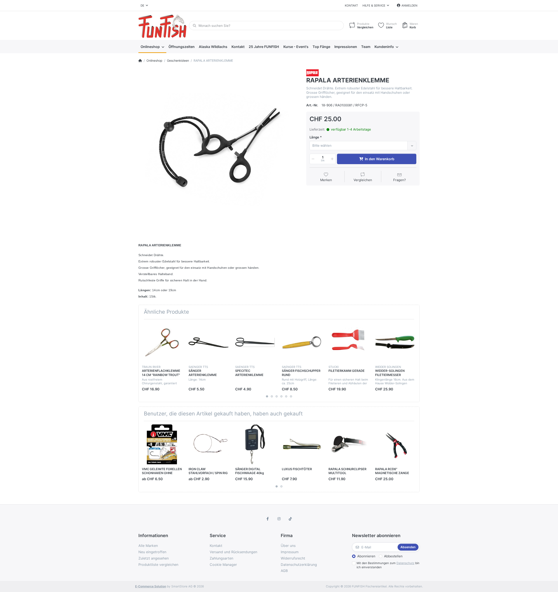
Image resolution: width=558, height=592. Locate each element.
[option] (219, 150)
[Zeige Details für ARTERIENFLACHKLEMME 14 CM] (162, 342)
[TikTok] (290, 519)
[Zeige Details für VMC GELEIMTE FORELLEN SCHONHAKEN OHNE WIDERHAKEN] (162, 444)
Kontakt (351, 5)
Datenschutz (405, 563)
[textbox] (359, 145)
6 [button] (291, 396)
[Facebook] (268, 519)
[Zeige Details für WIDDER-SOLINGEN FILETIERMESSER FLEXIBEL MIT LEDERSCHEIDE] (395, 342)
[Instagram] (279, 519)
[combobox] (363, 145)
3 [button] (277, 396)
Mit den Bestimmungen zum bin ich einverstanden (388, 565)
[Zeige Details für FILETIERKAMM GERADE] (348, 342)
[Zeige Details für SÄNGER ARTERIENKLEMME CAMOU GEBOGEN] (208, 342)
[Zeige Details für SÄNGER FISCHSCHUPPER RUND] (302, 342)
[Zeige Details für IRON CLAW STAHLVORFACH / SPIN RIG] (208, 444)
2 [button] (272, 396)
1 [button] (267, 396)
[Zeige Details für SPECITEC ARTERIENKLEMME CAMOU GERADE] (255, 342)
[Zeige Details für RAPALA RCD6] (395, 444)
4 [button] (281, 396)
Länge (314, 137)
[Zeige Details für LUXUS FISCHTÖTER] (302, 444)
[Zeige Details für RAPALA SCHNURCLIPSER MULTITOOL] (348, 444)
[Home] (140, 60)
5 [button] (286, 396)
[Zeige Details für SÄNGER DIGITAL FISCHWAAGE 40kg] (255, 444)
